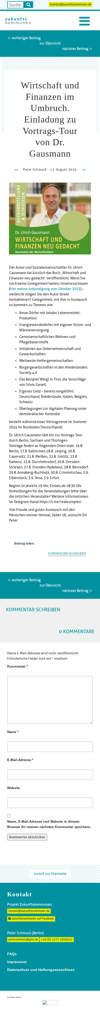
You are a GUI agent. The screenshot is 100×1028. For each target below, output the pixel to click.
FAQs (12, 954)
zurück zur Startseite (50, 874)
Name (12, 732)
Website (13, 788)
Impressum (16, 962)
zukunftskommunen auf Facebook (32, 918)
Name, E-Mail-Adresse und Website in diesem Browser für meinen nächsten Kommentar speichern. (49, 824)
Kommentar (17, 666)
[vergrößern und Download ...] (50, 218)
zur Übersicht (50, 43)
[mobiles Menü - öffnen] (84, 21)
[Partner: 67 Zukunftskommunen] (50, 1010)
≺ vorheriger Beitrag (24, 38)
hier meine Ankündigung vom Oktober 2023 (45, 289)
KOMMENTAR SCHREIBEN (67, 554)
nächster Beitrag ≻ (77, 49)
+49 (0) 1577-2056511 (57, 939)
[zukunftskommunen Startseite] (18, 20)
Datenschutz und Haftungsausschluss (41, 970)
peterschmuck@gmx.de (23, 939)
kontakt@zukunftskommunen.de (70, 4)
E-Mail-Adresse (20, 760)
